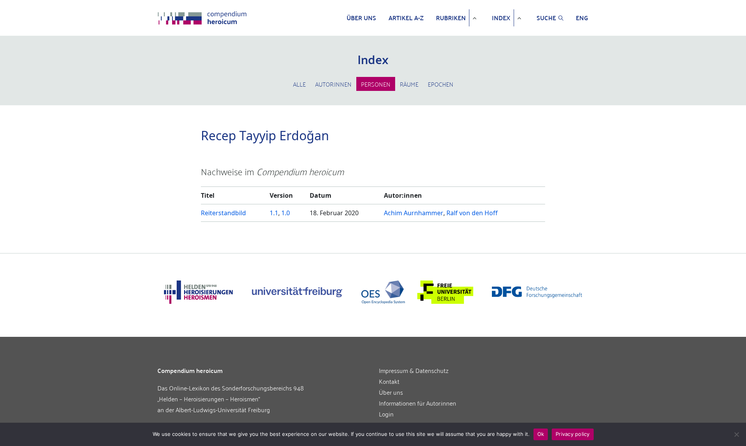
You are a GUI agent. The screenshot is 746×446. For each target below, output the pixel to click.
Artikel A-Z (406, 17)
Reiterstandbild (223, 213)
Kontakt (389, 381)
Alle (299, 83)
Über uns (361, 17)
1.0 (285, 213)
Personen (375, 83)
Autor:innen (333, 83)
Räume (409, 83)
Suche (546, 17)
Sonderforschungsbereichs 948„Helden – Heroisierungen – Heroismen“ (230, 393)
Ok (540, 434)
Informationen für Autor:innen (417, 402)
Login (386, 413)
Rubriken (451, 17)
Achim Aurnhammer (413, 213)
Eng (582, 17)
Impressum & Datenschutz (414, 370)
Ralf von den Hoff (472, 213)
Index (501, 17)
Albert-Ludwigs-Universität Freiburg (223, 409)
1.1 (274, 213)
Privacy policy (573, 434)
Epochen (440, 83)
